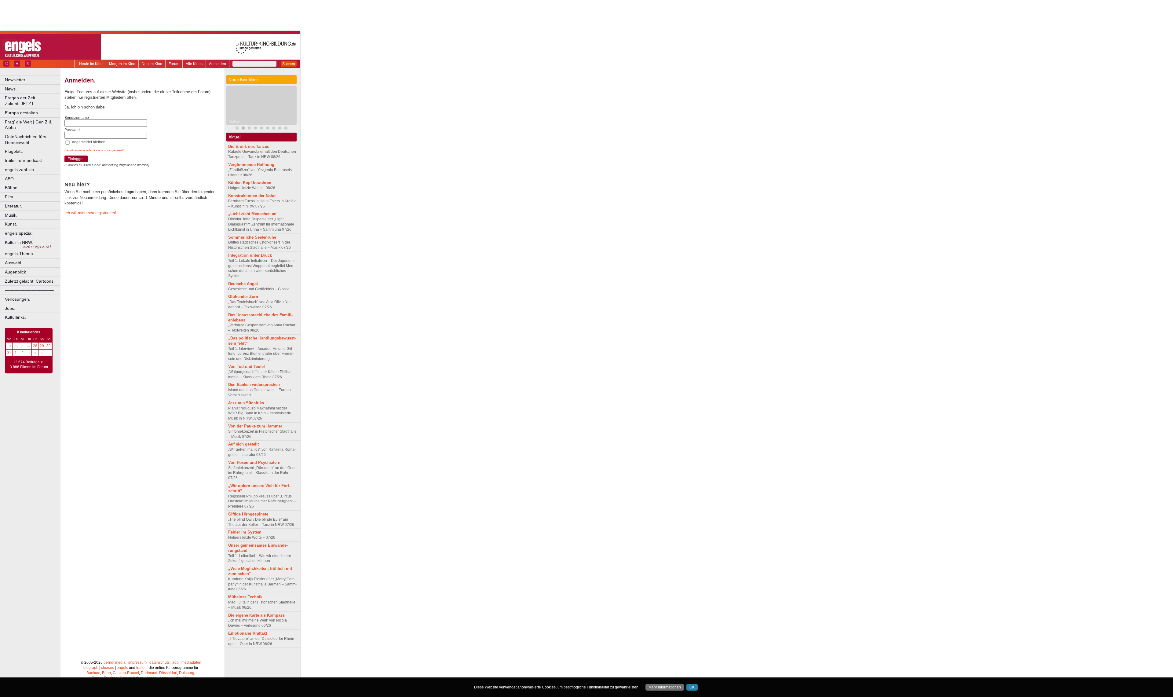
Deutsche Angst (243, 283)
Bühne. (12, 187)
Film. (9, 196)
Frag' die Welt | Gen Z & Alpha (28, 124)
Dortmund (149, 673)
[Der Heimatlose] (268, 129)
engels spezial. (19, 233)
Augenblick (15, 272)
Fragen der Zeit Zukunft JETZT (33, 100)
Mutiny (234, 121)
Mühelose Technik (245, 597)
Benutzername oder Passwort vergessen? (94, 150)
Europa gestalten (21, 112)
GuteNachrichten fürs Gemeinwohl (25, 139)
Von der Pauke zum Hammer (255, 426)
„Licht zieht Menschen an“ (253, 213)
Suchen (288, 64)
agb (175, 662)
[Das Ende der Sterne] (249, 129)
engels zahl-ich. (20, 169)
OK (692, 687)
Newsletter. (15, 79)
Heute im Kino (91, 64)
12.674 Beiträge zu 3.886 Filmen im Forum (29, 364)
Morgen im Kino (122, 64)
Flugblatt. (14, 151)
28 (35, 346)
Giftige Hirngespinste (248, 514)
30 (48, 346)
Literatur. (13, 206)
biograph (90, 668)
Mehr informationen (665, 687)
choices (107, 668)
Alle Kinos (194, 64)
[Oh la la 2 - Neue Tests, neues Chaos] (261, 129)
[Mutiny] (243, 129)
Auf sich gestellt (243, 444)
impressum (137, 662)
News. (11, 88)
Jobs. (10, 308)
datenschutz (159, 662)
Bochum (93, 673)
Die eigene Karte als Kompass (256, 615)
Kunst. (11, 224)
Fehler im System (244, 532)
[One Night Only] (237, 129)
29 (42, 346)
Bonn (106, 673)
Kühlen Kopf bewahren (249, 182)
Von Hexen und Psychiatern (254, 462)
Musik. (11, 215)
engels (122, 668)
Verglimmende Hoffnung (251, 164)
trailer (141, 668)
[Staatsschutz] (280, 129)
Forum (174, 64)
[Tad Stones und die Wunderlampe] (255, 129)
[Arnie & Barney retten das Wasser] (286, 129)
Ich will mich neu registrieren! (90, 213)
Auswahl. (13, 262)
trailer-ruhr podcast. (24, 160)
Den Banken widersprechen (254, 384)
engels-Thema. (19, 253)
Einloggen (76, 159)
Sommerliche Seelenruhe (252, 237)
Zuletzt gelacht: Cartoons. (30, 281)
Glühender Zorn (243, 296)
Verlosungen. (17, 299)
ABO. (10, 178)
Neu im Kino (152, 64)
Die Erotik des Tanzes (248, 146)
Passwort (72, 130)
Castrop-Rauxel (126, 673)
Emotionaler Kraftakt (247, 633)
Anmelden (217, 64)
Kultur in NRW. (19, 242)
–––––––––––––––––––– (29, 290)
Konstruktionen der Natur (252, 195)
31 (9, 353)
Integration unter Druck (250, 255)
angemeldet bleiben (88, 142)
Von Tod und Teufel (246, 366)
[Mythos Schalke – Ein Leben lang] (274, 129)
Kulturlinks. (15, 317)
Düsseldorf (168, 673)
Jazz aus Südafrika (246, 403)
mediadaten (191, 662)
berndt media (115, 662)
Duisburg (186, 673)
